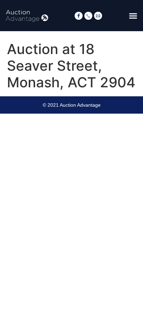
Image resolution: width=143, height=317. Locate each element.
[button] (133, 15)
